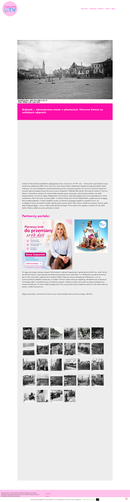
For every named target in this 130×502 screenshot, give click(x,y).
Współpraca (48, 493)
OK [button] (97, 499)
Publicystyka (93, 8)
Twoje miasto (84, 8)
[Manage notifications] (126, 498)
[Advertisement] (65, 27)
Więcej (113, 8)
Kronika (107, 8)
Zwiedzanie (100, 8)
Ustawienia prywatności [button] (88, 499)
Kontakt (47, 496)
